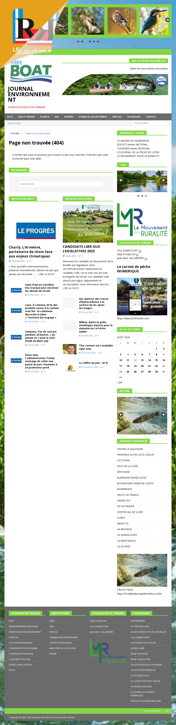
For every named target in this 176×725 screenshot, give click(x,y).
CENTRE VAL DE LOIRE (130, 512)
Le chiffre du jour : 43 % (93, 362)
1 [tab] (138, 196)
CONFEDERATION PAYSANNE (23, 648)
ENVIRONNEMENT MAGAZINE (23, 626)
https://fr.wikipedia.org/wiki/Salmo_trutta (139, 593)
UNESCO (53, 631)
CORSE (121, 517)
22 (156, 366)
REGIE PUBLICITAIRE (141, 659)
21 (149, 366)
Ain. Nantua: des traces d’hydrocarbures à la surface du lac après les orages (93, 303)
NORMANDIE (124, 489)
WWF (11, 620)
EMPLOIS (117, 116)
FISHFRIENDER (138, 620)
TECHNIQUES (134, 116)
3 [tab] (86, 41)
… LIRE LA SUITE (45, 274)
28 (149, 371)
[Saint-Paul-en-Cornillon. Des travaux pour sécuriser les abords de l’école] (16, 288)
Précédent (121, 180)
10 (120, 360)
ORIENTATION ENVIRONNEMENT (25, 631)
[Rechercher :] (150, 123)
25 (127, 371)
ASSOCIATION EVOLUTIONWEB (146, 664)
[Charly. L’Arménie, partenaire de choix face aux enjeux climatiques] (34, 224)
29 (156, 371)
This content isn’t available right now (96, 347)
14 (149, 360)
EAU (57, 116)
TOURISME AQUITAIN (141, 686)
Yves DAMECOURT (128, 250)
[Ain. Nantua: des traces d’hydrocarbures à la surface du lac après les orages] (69, 302)
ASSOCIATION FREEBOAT (143, 670)
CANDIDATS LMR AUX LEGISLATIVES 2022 (81, 248)
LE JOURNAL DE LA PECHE (143, 642)
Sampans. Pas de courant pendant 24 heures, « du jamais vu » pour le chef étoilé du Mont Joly (41, 336)
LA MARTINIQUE (126, 540)
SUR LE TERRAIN (26, 116)
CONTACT (151, 116)
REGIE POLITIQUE (139, 653)
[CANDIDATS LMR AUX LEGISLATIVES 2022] (88, 224)
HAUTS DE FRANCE (128, 494)
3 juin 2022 (70, 255)
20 (142, 366)
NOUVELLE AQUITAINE (130, 449)
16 (163, 360)
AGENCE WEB (137, 648)
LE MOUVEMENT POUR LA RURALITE (138, 156)
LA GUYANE (123, 546)
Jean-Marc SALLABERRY (131, 258)
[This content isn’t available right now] (69, 349)
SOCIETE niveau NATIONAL (132, 144)
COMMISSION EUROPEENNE (63, 637)
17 (120, 366)
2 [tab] (142, 196)
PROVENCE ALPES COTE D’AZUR (135, 454)
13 (142, 360)
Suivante (167, 20)
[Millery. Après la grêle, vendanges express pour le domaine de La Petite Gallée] (69, 326)
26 (135, 371)
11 (127, 360)
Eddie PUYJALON (98, 620)
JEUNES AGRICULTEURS (20, 664)
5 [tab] (94, 41)
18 (127, 366)
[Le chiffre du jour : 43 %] (69, 366)
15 (156, 360)
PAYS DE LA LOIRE (127, 466)
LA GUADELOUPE (127, 534)
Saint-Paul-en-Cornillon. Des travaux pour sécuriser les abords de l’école (42, 287)
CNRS (52, 620)
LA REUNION (124, 529)
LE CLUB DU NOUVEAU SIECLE (145, 681)
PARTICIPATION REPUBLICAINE (146, 700)
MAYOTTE (123, 523)
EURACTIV (14, 637)
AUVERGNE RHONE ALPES (132, 477)
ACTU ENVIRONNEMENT (21, 642)
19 (135, 366)
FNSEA (12, 670)
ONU (51, 626)
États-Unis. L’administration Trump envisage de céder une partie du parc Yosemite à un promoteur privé (41, 361)
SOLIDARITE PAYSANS (20, 659)
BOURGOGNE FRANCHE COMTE (135, 483)
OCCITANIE (123, 460)
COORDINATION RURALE (21, 653)
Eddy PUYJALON (126, 254)
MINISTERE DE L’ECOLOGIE (62, 648)
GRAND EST (124, 500)
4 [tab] (90, 41)
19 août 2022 (87, 312)
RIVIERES (68, 116)
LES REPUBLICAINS (140, 626)
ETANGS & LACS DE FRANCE (93, 116)
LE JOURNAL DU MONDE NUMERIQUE (143, 693)
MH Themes (69, 717)
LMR (167, 711)
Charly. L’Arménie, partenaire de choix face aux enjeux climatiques (30, 251)
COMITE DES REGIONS (60, 642)
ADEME (53, 653)
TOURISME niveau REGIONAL (133, 148)
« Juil (119, 382)
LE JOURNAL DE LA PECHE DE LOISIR (138, 152)
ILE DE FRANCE (125, 506)
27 (142, 371)
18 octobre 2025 (88, 352)
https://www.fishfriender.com (133, 318)
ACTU (10, 116)
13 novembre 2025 (89, 367)
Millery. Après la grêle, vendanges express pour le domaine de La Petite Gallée (96, 326)
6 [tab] (98, 41)
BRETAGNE (123, 471)
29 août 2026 (18, 261)
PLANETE (45, 116)
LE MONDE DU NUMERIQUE (133, 140)
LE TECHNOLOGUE (140, 675)
